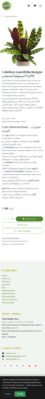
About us (6, 279)
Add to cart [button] (30, 219)
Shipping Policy (9, 291)
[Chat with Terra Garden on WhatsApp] (23, 365)
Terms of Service (9, 300)
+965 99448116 (13, 359)
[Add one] (12, 219)
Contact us (11, 353)
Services (6, 285)
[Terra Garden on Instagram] (11, 365)
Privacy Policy (8, 303)
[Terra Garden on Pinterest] (35, 365)
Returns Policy (8, 294)
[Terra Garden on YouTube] (29, 365)
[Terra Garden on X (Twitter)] (17, 365)
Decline (8, 394)
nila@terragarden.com (16, 356)
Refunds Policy (8, 297)
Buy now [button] (24, 225)
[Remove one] (4, 219)
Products (6, 282)
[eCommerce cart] (28, 6)
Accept (20, 394)
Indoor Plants (11, 16)
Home (4, 276)
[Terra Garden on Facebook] (4, 365)
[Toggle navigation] (40, 6)
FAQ (4, 288)
